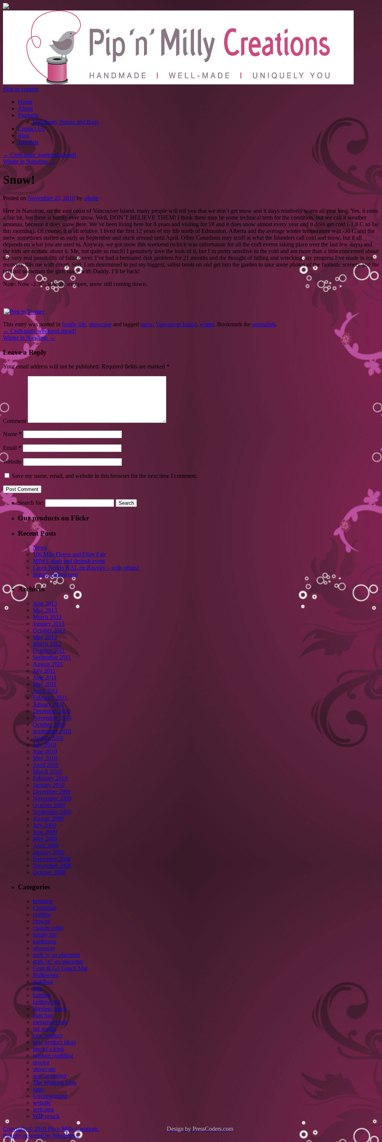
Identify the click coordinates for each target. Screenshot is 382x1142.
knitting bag (47, 1002)
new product (47, 1035)
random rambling (53, 1055)
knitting (42, 995)
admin (91, 198)
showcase (100, 324)
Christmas (44, 908)
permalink (264, 324)
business (43, 901)
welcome (43, 1109)
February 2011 (50, 697)
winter (207, 324)
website (42, 1102)
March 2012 (47, 644)
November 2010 (52, 718)
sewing (41, 1062)
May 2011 (45, 684)
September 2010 (52, 731)
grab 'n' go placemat (56, 955)
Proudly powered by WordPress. (41, 1135)
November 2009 (52, 798)
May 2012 (45, 637)
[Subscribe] (6, 7)
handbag (43, 981)
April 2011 (45, 691)
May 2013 (45, 610)
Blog (23, 135)
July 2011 (44, 671)
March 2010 (47, 771)
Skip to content (20, 89)
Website (12, 461)
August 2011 (48, 664)
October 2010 (49, 724)
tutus (38, 1089)
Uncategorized (50, 1096)
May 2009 (45, 839)
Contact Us (31, 128)
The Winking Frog (54, 1082)
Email (12, 448)
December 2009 (52, 791)
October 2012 (49, 630)
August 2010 (48, 738)
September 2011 (52, 657)
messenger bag (50, 1022)
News (40, 547)
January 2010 (49, 785)
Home (25, 102)
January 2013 (49, 623)
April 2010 (46, 765)
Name (12, 434)
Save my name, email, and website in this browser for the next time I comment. (104, 476)
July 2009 (44, 825)
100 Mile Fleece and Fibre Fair (69, 554)
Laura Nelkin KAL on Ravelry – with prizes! (86, 567)
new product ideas (54, 1042)
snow (146, 324)
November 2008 (52, 865)
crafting (42, 914)
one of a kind (48, 1049)
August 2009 (48, 818)
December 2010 (52, 711)
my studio (44, 1029)
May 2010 (45, 758)
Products (28, 115)
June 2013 (45, 603)
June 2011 (45, 677)
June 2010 (45, 751)
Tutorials (28, 142)
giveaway (44, 948)
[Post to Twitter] (23, 311)
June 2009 (45, 832)
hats (37, 988)
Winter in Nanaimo (29, 161)
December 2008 (52, 859)
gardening (44, 941)
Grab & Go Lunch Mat (60, 968)
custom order (48, 928)
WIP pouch (46, 1116)
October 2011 (49, 650)
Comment (14, 421)
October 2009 (49, 805)
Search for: (31, 503)
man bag (43, 1015)
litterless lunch (49, 1008)
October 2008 (49, 872)
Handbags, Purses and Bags (65, 122)
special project (49, 1076)
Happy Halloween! (55, 574)
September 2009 (52, 812)
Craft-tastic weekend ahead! (39, 155)
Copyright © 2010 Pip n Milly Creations (51, 1129)
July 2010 (44, 744)
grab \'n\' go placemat (58, 961)
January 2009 (49, 852)
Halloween (46, 975)
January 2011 (48, 704)
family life (74, 324)
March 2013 (47, 617)
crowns (41, 921)
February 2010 (50, 778)
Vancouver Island (176, 324)
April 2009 (46, 845)
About (25, 108)
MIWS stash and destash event (69, 561)
